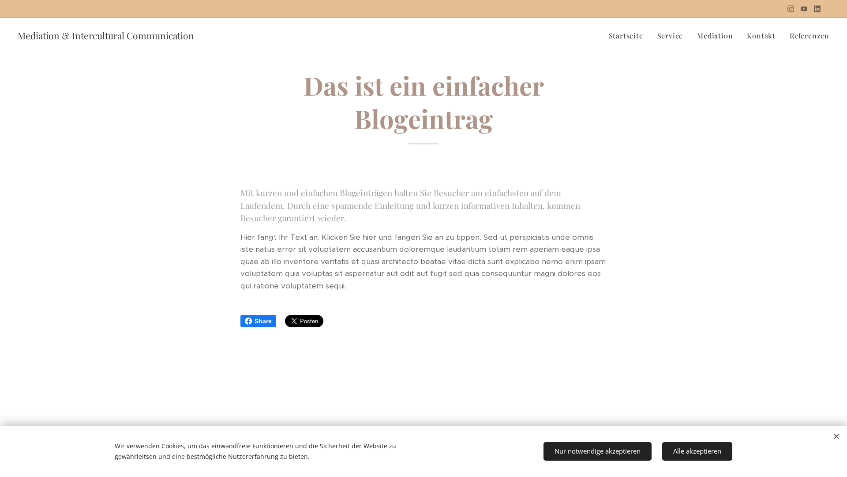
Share (263, 321)
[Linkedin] (817, 8)
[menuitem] (628, 36)
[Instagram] (790, 8)
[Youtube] (804, 8)
